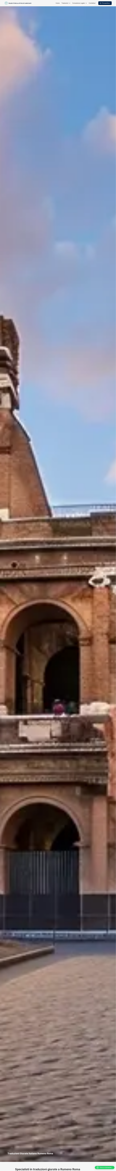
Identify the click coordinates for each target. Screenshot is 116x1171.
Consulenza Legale (78, 3)
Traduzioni (64, 3)
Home (58, 3)
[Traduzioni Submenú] (69, 3)
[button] (104, 1167)
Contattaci (92, 3)
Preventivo (106, 3)
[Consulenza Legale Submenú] (86, 3)
